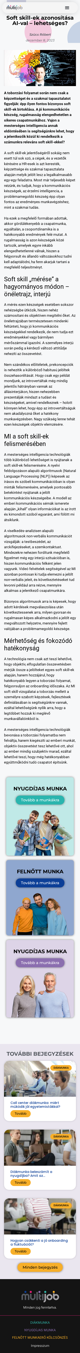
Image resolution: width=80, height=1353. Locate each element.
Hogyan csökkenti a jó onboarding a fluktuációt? (39, 1242)
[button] (67, 7)
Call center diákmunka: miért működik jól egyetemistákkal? (35, 1105)
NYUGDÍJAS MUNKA (40, 1330)
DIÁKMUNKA (40, 1323)
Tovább (20, 1113)
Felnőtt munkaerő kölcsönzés (40, 1337)
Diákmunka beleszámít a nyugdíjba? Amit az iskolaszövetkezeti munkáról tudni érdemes (39, 1178)
